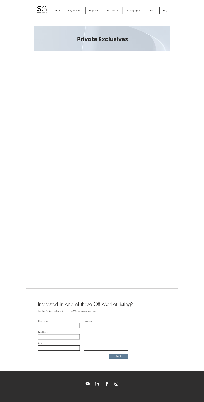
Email (40, 343)
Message (88, 321)
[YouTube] (87, 383)
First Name (43, 321)
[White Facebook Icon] (106, 383)
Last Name (43, 332)
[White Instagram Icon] (116, 383)
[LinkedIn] (97, 383)
